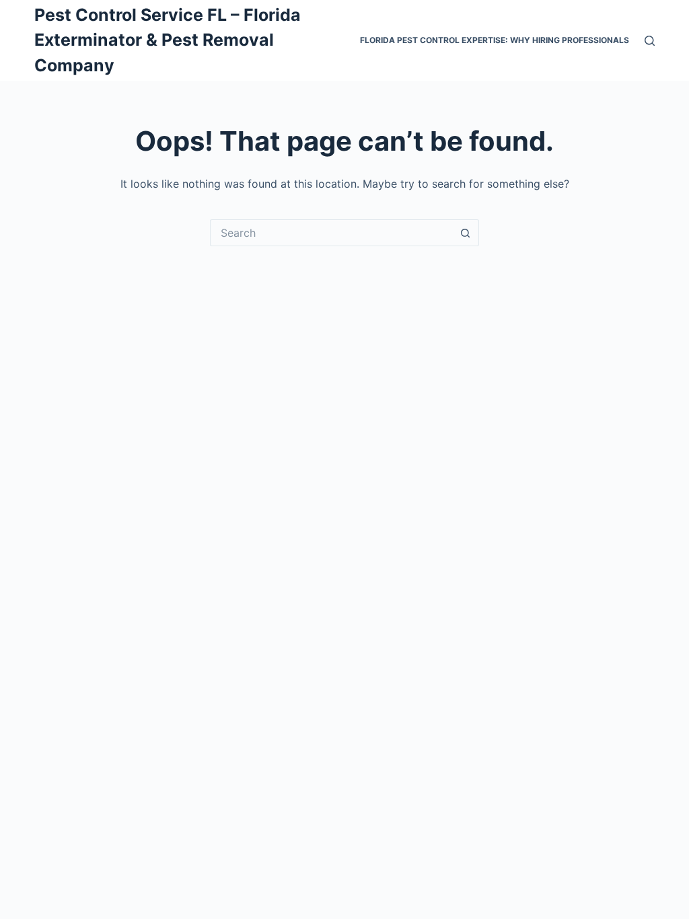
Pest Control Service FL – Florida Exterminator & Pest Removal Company (167, 40)
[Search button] (465, 232)
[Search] (650, 41)
